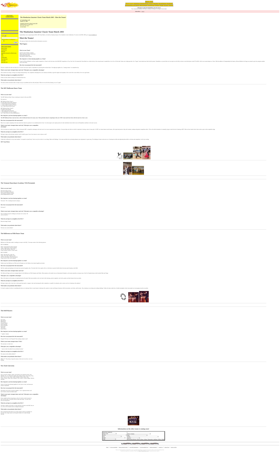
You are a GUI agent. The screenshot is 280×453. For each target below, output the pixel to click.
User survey (166, 5)
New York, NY (4, 62)
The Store (157, 5)
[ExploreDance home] (10, 7)
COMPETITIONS (10, 16)
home (107, 447)
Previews (151, 3)
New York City (4, 59)
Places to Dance (140, 439)
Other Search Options (6, 46)
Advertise (171, 5)
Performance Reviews (144, 3)
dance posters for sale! (123, 447)
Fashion (145, 439)
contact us (161, 447)
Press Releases (170, 3)
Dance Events (4, 48)
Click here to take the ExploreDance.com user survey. (149, 7)
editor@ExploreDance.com (144, 450)
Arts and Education (162, 3)
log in (143, 11)
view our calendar (113, 447)
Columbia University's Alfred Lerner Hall (28, 23)
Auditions (155, 439)
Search (151, 1)
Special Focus (137, 3)
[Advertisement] (9, 22)
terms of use (166, 447)
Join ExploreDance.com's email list (132, 5)
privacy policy (174, 447)
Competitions (4, 49)
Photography (150, 439)
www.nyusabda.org (93, 34)
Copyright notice (151, 5)
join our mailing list (144, 447)
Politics (159, 439)
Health (163, 439)
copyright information (134, 447)
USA (2, 55)
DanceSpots (155, 3)
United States (4, 57)
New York (3, 60)
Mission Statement (143, 5)
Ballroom (3, 51)
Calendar (161, 5)
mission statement (153, 447)
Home (146, 1)
